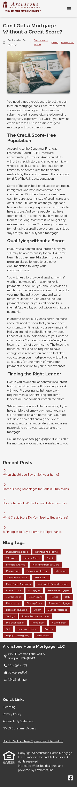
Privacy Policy (12, 714)
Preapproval (67, 42)
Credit (55, 42)
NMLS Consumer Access (19, 728)
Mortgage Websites (31, 765)
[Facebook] (70, 778)
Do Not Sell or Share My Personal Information (33, 741)
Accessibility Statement (18, 721)
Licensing (9, 707)
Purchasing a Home (41, 42)
